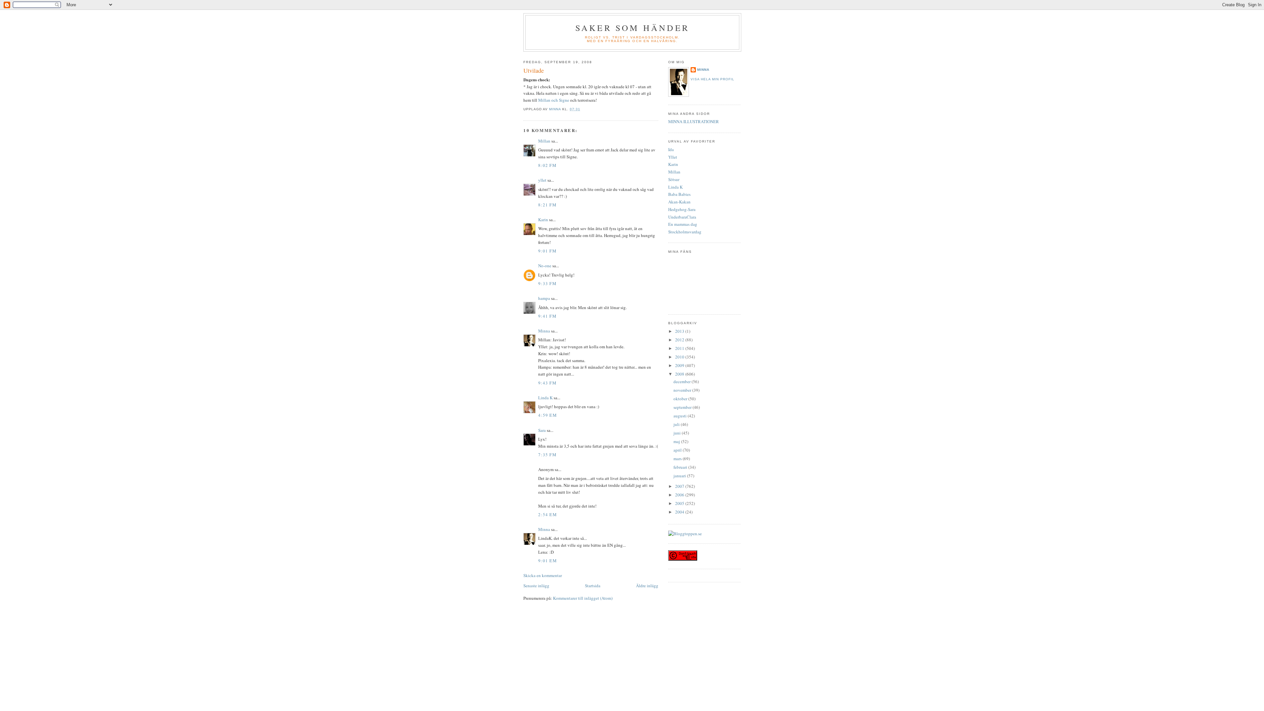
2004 (680, 512)
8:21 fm (547, 205)
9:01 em (547, 561)
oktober (680, 399)
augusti (680, 416)
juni (677, 433)
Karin (543, 220)
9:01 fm (547, 251)
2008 (680, 374)
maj (677, 441)
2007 (680, 486)
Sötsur (673, 179)
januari (680, 476)
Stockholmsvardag (684, 232)
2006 (680, 495)
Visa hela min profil (712, 79)
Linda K (545, 398)
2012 (680, 340)
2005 (680, 503)
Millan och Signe (554, 100)
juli (677, 424)
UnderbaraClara (682, 217)
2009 (680, 365)
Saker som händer (632, 27)
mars (678, 458)
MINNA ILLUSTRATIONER (693, 121)
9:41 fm (547, 316)
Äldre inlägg (647, 586)
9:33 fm (547, 283)
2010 (680, 357)
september (683, 407)
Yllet (672, 157)
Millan (544, 141)
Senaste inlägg (536, 586)
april (678, 450)
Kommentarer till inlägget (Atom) (583, 598)
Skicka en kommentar (542, 575)
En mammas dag (682, 224)
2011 (680, 348)
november (682, 390)
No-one (544, 266)
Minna (544, 331)
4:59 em (547, 415)
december (682, 381)
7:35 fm (547, 455)
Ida (671, 149)
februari (680, 467)
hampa (544, 298)
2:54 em (547, 514)
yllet (542, 180)
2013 (680, 331)
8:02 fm (547, 165)
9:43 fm (547, 383)
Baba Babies (679, 194)
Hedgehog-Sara (682, 209)
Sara (542, 430)
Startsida (592, 586)
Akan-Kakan (679, 202)
